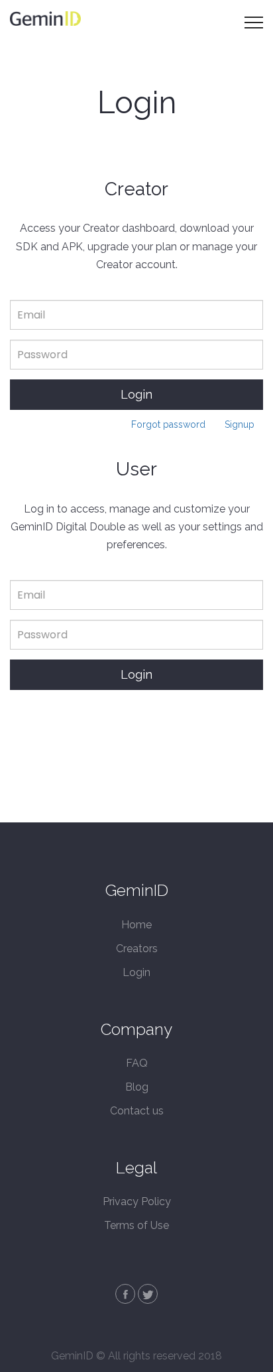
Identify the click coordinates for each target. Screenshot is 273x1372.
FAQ (137, 1063)
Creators (137, 948)
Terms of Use (136, 1225)
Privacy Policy (137, 1201)
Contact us (137, 1110)
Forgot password (168, 424)
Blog (136, 1087)
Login (136, 394)
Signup (239, 424)
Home (136, 924)
